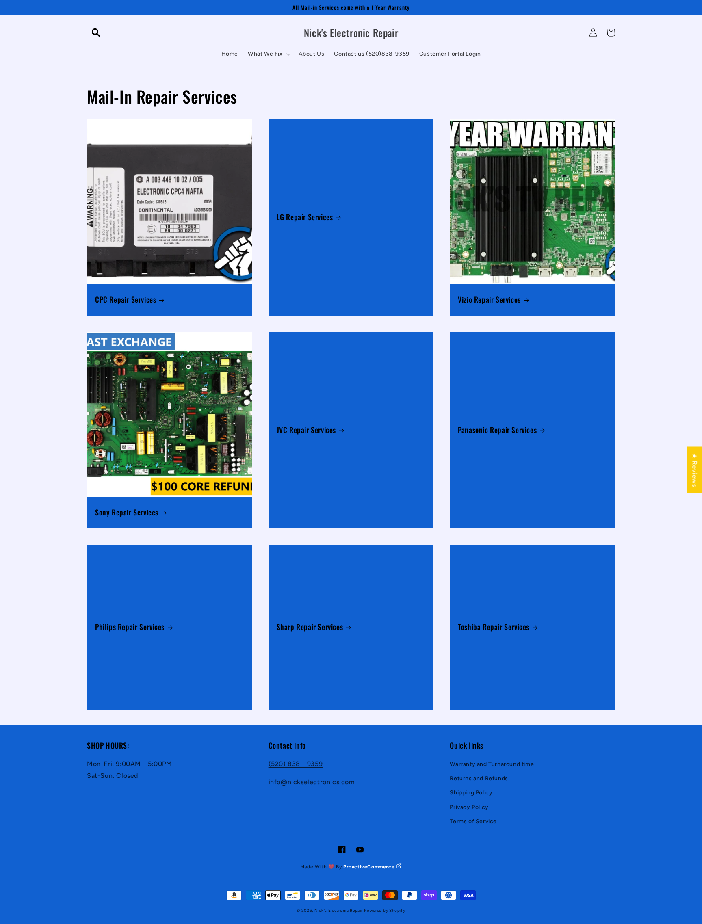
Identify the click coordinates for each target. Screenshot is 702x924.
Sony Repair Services (126, 512)
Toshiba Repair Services (493, 627)
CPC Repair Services (125, 299)
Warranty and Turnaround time (492, 764)
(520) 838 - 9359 (296, 764)
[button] (96, 32)
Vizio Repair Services (489, 299)
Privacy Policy (469, 807)
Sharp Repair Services (310, 627)
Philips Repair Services (130, 627)
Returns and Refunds (479, 778)
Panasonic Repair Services (497, 430)
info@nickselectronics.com (312, 782)
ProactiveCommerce (369, 867)
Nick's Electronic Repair (338, 910)
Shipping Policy (471, 792)
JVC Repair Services (306, 430)
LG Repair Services (305, 217)
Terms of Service (473, 821)
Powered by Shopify (384, 910)
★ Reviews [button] (694, 470)
